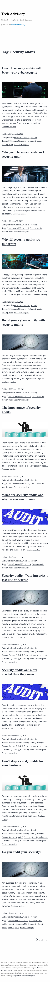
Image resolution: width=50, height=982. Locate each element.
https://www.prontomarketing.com (24, 976)
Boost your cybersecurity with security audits (23, 322)
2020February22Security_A (19, 564)
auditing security (15, 651)
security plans (7, 144)
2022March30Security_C (18, 140)
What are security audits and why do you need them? (22, 497)
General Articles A (22, 305)
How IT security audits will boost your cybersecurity (21, 70)
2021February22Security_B (19, 396)
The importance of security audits (21, 409)
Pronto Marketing (18, 24)
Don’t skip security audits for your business (22, 763)
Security (34, 137)
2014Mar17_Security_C (18, 920)
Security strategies (21, 144)
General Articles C (21, 137)
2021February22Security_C (19, 483)
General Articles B (21, 224)
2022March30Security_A (18, 308)
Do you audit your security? (22, 851)
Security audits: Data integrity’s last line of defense (25, 577)
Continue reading (9, 126)
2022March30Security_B (18, 228)
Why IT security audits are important (21, 241)
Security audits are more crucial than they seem (19, 672)
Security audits (36, 140)
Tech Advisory (13, 13)
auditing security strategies (33, 651)
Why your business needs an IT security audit (24, 154)
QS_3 (20, 655)
